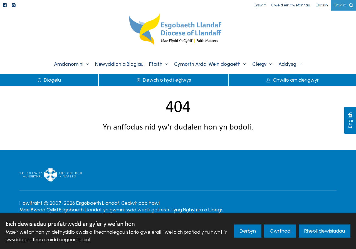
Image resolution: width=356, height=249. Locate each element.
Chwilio (339, 5)
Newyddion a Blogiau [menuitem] (119, 64)
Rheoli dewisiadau (324, 231)
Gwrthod (280, 231)
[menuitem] (259, 5)
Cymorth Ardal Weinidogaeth (207, 64)
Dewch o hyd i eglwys (167, 80)
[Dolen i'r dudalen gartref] (178, 32)
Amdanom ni (68, 64)
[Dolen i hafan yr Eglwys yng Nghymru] (50, 175)
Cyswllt (259, 5)
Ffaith (155, 64)
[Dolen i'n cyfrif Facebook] (4, 5)
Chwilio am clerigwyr (296, 80)
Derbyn (248, 231)
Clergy (259, 64)
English (350, 120)
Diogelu (52, 80)
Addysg (287, 64)
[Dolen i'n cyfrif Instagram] (13, 5)
